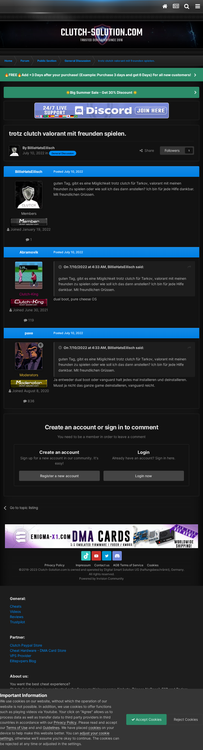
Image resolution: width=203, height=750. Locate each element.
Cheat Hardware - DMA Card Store (38, 650)
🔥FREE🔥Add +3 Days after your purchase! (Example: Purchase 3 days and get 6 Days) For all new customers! (97, 75)
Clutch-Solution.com (52, 569)
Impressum (83, 565)
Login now (143, 476)
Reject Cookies (185, 719)
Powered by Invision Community (101, 578)
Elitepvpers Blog (23, 661)
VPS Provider (20, 656)
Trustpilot (17, 622)
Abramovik (29, 252)
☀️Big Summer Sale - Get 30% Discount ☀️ (101, 92)
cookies (94, 727)
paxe (29, 333)
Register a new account (59, 476)
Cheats (15, 606)
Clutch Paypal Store (26, 645)
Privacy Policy (55, 565)
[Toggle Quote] (60, 267)
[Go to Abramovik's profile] (28, 275)
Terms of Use (16, 727)
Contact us (101, 565)
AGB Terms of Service (128, 565)
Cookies (152, 565)
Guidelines (51, 727)
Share (148, 150)
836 (30, 401)
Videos (15, 611)
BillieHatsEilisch (28, 171)
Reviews (16, 617)
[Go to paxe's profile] (28, 356)
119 (30, 320)
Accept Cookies (148, 719)
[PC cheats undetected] (101, 110)
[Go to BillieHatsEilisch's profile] (14, 150)
